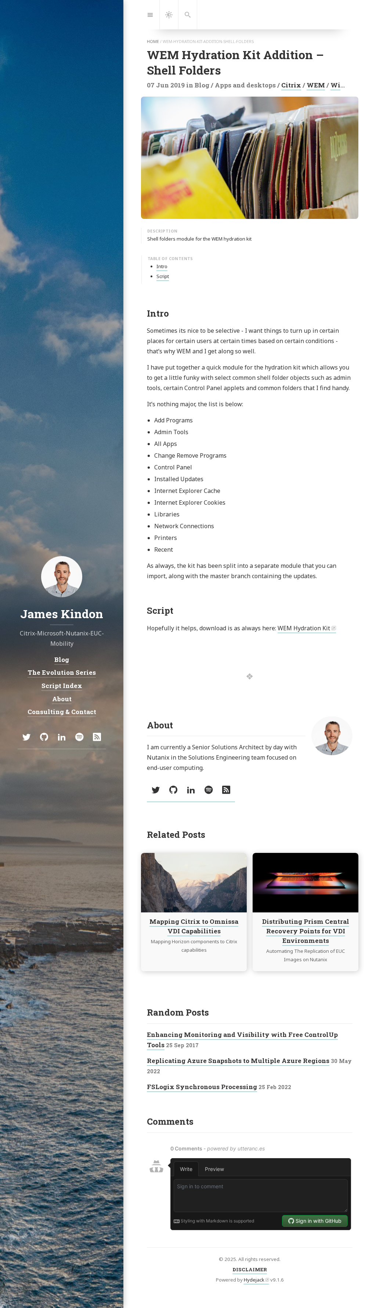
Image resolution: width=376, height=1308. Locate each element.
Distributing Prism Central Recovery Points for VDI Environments (305, 931)
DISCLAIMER (249, 1269)
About (62, 698)
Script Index (61, 685)
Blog (61, 659)
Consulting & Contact (62, 711)
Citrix (291, 85)
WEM (316, 85)
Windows (346, 85)
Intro (161, 266)
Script (162, 276)
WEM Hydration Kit (304, 628)
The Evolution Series (62, 672)
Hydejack (254, 1279)
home (153, 41)
